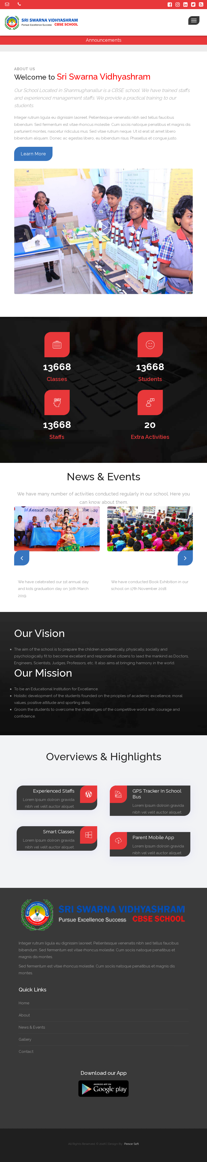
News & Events (32, 1027)
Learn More (33, 153)
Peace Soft (131, 1144)
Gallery (25, 1039)
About (25, 1015)
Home (24, 1003)
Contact (26, 1051)
